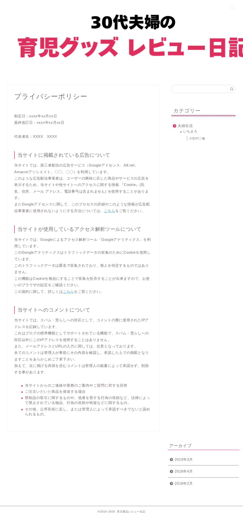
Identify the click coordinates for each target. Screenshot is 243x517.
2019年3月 (184, 459)
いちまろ (190, 131)
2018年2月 (184, 483)
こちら (109, 211)
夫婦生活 (185, 126)
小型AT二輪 (197, 138)
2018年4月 (184, 471)
